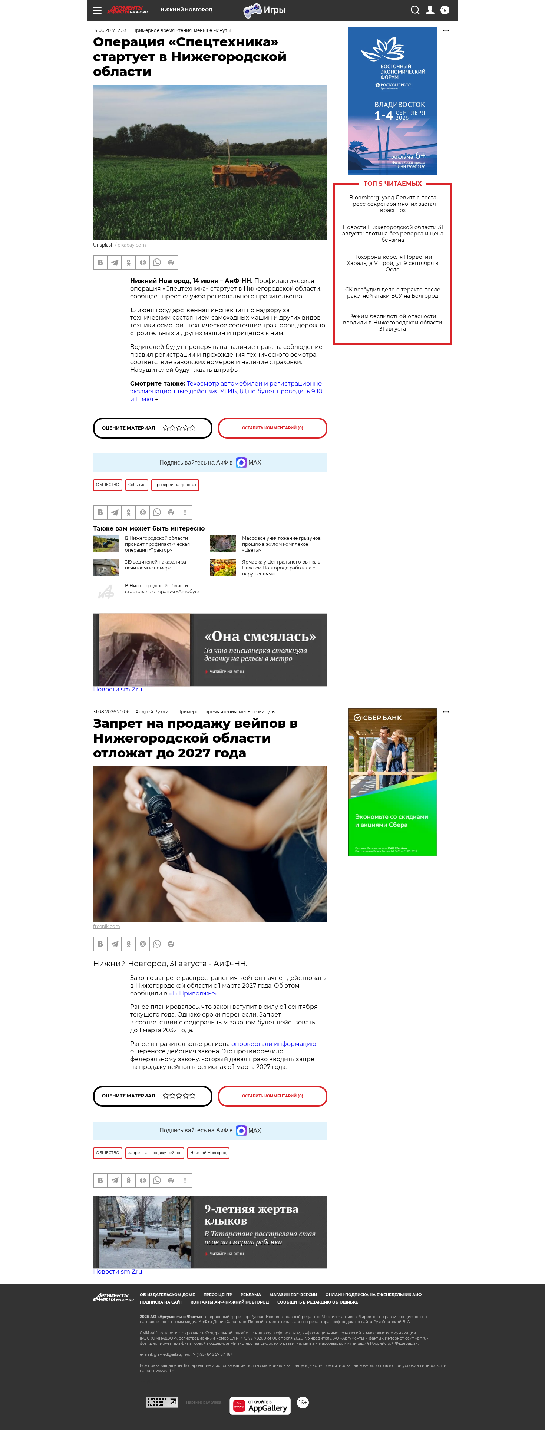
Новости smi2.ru (117, 689)
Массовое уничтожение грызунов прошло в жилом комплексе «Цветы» (281, 544)
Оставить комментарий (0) (272, 428)
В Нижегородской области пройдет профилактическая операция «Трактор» (157, 544)
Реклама (251, 1294)
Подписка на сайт (161, 1302)
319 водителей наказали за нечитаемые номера (155, 565)
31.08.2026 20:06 (111, 711)
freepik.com (106, 926)
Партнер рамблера (203, 1402)
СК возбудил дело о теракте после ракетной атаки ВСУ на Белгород (392, 293)
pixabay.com (132, 245)
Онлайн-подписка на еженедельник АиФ (374, 1294)
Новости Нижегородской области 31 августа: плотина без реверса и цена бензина (392, 233)
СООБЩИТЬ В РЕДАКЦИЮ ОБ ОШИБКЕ (317, 1302)
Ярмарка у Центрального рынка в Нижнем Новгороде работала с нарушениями (281, 568)
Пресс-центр (218, 1294)
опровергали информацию (273, 1043)
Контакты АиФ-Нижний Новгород (230, 1302)
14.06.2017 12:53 (109, 30)
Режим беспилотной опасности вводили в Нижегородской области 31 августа (392, 322)
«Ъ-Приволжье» (193, 993)
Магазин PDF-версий (293, 1294)
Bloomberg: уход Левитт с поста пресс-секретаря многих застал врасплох (392, 204)
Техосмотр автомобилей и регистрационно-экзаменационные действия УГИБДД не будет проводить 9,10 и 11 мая (227, 391)
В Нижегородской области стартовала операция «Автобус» (162, 588)
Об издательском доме (167, 1294)
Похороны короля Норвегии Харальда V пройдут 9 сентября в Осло (393, 263)
